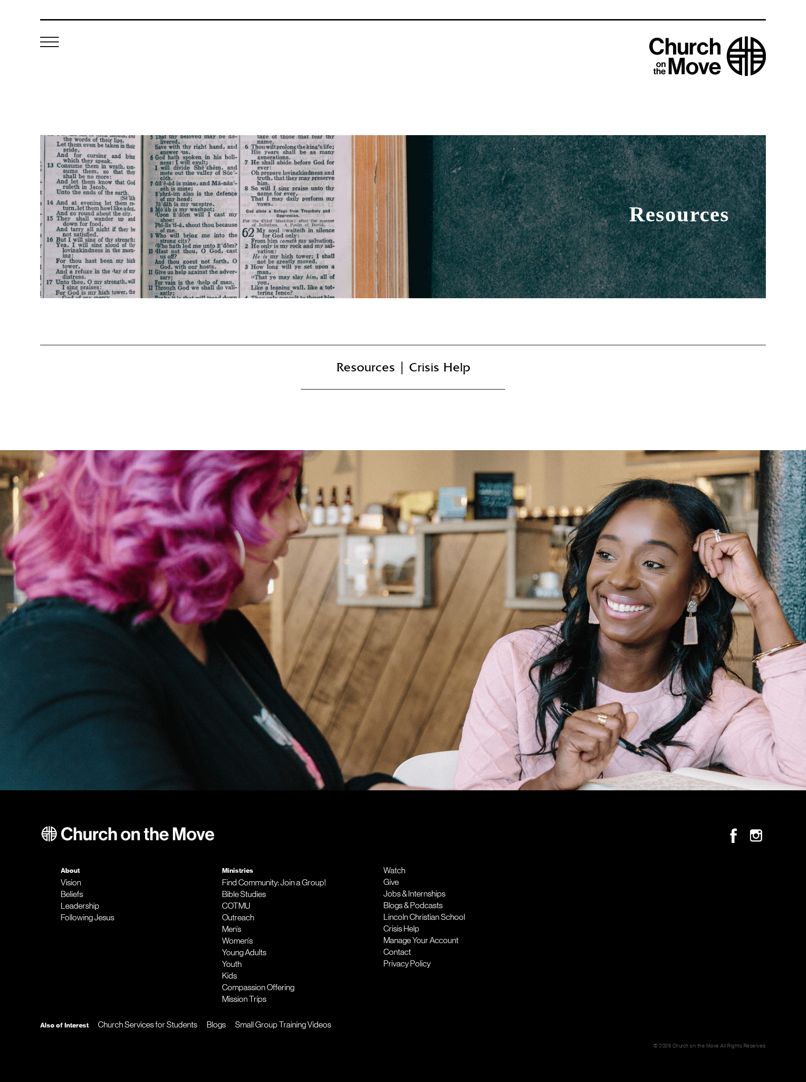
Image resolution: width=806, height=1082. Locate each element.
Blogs (216, 1024)
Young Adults (244, 952)
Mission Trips (244, 999)
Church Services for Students (147, 1024)
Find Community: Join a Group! (274, 882)
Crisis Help (401, 928)
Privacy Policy (407, 963)
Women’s (237, 940)
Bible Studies (244, 894)
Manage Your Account (421, 940)
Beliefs (72, 894)
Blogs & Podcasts (413, 905)
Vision (71, 882)
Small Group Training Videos (283, 1024)
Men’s (231, 929)
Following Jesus (87, 917)
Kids (229, 975)
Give (391, 882)
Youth (232, 964)
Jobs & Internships (414, 893)
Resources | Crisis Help (403, 367)
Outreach (238, 917)
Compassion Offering (258, 987)
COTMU (236, 906)
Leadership (80, 906)
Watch (394, 870)
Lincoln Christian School (424, 917)
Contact (397, 952)
